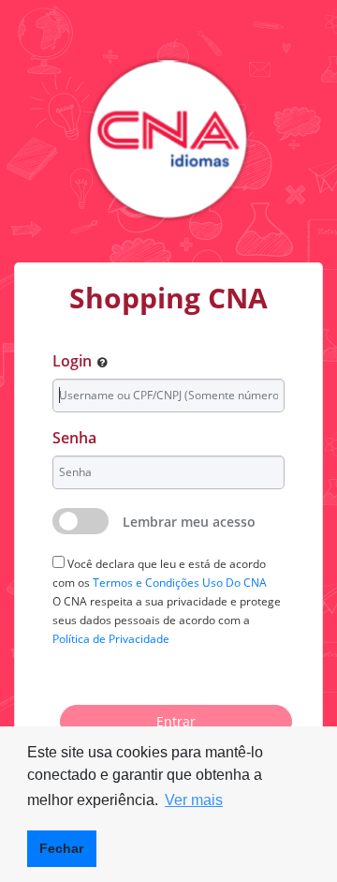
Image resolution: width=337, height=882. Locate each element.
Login (72, 361)
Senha (74, 437)
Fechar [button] (61, 848)
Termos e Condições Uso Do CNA (180, 582)
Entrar (176, 721)
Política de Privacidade (110, 639)
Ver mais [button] (194, 800)
